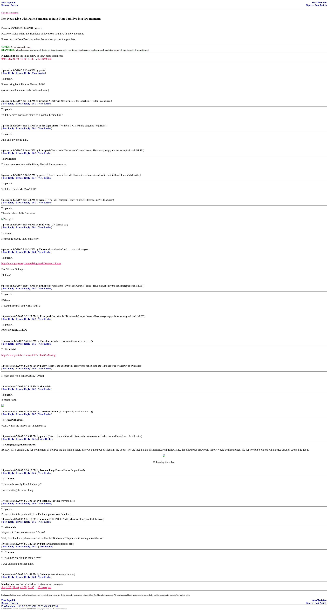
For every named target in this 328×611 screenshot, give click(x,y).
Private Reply (23, 73)
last (49, 58)
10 (2, 316)
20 (2, 574)
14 (2, 411)
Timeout (43, 249)
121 (40, 58)
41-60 (23, 58)
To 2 (34, 473)
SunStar (44, 544)
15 (2, 436)
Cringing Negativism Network (54, 101)
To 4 (34, 178)
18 (2, 519)
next (44, 58)
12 (2, 366)
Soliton (43, 501)
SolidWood (44, 224)
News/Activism (319, 2)
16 (2, 470)
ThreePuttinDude (49, 341)
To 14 (35, 439)
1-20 (8, 58)
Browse (5, 5)
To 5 (34, 288)
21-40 (15, 58)
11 (2, 341)
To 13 (35, 546)
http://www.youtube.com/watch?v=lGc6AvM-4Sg (28, 355)
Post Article (321, 5)
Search (14, 5)
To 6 (34, 252)
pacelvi (42, 70)
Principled (44, 150)
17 (2, 501)
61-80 (31, 58)
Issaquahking (47, 470)
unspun (44, 519)
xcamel (42, 200)
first (3, 58)
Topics (309, 5)
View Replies (38, 73)
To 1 (34, 103)
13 (2, 386)
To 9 (34, 368)
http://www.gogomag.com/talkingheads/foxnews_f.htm (31, 263)
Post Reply (8, 73)
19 (2, 544)
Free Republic (8, 2)
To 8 (34, 503)
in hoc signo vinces (48, 125)
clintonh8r (45, 386)
